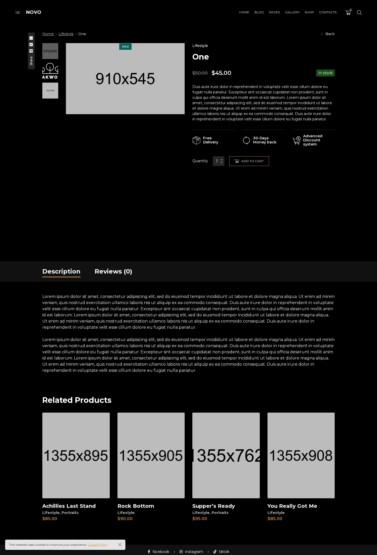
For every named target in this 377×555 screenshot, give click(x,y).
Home (48, 34)
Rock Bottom (135, 506)
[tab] (61, 271)
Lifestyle (66, 34)
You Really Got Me (292, 506)
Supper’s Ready (213, 506)
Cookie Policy (97, 545)
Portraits (70, 512)
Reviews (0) (113, 271)
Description (61, 271)
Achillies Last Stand (69, 506)
